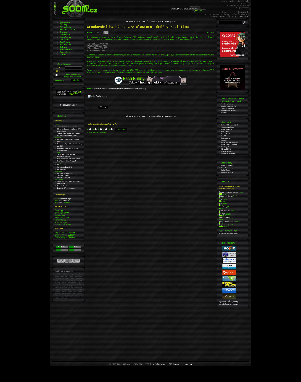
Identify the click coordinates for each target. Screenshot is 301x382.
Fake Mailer (225, 170)
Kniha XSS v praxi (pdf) (229, 125)
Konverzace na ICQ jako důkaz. (68, 159)
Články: (57, 125)
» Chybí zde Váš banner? (228, 304)
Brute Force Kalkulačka (229, 142)
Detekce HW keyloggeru (66, 188)
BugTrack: (58, 171)
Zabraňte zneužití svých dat (67, 127)
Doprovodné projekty (228, 110)
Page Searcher (226, 129)
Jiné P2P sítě (224, 217)
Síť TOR (222, 214)
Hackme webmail (227, 172)
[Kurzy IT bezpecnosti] (232, 56)
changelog (187, 364)
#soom (60, 202)
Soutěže (224, 140)
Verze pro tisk (171, 22)
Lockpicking (225, 138)
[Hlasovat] (220, 194)
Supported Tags (65, 199)
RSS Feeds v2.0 (65, 200)
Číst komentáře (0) (155, 22)
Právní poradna (227, 165)
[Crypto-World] (229, 256)
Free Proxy (223, 207)
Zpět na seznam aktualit (134, 22)
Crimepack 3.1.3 (63, 169)
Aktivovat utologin (74, 74)
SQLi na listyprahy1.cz (65, 173)
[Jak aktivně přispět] (68, 95)
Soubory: (58, 163)
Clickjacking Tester (228, 127)
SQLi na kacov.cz (63, 177)
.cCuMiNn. (97, 32)
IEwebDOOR (226, 149)
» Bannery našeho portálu (228, 301)
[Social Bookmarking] (97, 96)
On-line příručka (227, 104)
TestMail (224, 136)
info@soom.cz (158, 364)
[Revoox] (229, 292)
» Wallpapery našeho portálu (229, 303)
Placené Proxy (224, 210)
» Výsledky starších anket (228, 233)
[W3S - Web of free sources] (229, 298)
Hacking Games (227, 147)
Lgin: (58, 68)
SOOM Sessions (227, 151)
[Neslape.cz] (229, 262)
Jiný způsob (223, 225)
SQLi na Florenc (63, 175)
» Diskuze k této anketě (227, 232)
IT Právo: (58, 152)
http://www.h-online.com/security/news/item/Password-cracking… (120, 89)
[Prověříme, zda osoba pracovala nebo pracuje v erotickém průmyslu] (232, 89)
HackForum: (59, 179)
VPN (220, 199)
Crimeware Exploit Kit (64, 167)
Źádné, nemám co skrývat (228, 192)
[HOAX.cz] (229, 250)
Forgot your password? (73, 77)
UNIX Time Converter (229, 145)
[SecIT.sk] (229, 280)
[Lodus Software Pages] (229, 268)
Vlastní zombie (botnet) (227, 221)
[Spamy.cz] (229, 274)
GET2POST (225, 134)
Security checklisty (228, 108)
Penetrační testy (227, 168)
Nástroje (224, 113)
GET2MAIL (225, 131)
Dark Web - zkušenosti (65, 186)
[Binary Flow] (229, 286)
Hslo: (58, 71)
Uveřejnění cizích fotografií (67, 161)
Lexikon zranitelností (228, 106)
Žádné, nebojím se (226, 196)
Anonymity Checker (228, 153)
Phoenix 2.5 (61, 165)
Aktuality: (58, 137)
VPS (220, 203)
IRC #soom (174, 364)
